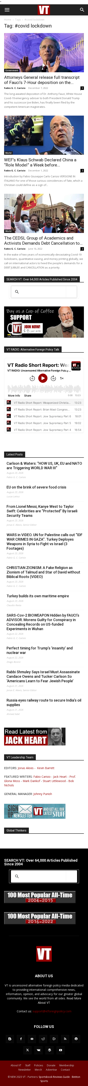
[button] (7, 9)
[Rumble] (54, 1039)
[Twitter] (27, 1050)
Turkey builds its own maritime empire (38, 596)
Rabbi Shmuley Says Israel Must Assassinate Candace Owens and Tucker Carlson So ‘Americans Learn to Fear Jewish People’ (43, 676)
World (8, 152)
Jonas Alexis (26, 768)
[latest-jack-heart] (34, 744)
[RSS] (65, 1039)
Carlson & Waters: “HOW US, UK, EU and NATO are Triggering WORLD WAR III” (44, 465)
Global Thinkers (16, 830)
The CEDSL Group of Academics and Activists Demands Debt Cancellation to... (43, 241)
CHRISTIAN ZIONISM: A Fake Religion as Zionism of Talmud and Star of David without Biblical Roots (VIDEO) (43, 572)
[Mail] (32, 1039)
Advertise (51, 1069)
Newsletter (24, 1069)
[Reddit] (43, 1039)
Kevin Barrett (45, 768)
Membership (66, 1065)
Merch (38, 1069)
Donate (51, 1065)
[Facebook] (21, 1039)
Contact (65, 1069)
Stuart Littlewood (54, 781)
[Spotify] (76, 1039)
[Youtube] (60, 1050)
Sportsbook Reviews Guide (54, 1077)
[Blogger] (10, 1039)
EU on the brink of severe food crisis (36, 487)
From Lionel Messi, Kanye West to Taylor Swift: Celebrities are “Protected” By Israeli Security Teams (42, 511)
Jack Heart (60, 777)
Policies (38, 1065)
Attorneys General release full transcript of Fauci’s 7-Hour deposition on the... (42, 80)
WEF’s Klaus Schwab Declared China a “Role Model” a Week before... (40, 162)
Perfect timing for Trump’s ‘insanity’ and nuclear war (40, 650)
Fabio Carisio (42, 777)
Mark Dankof (31, 781)
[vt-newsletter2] (34, 818)
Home (7, 19)
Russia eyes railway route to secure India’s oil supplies (44, 702)
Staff (27, 1065)
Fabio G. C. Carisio (14, 87)
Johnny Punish (42, 794)
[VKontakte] (38, 1050)
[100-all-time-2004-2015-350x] (40, 902)
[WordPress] (49, 1050)
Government (11, 70)
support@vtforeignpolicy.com (52, 1011)
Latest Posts (15, 454)
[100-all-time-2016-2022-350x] (40, 923)
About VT (16, 1065)
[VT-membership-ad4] (44, 336)
